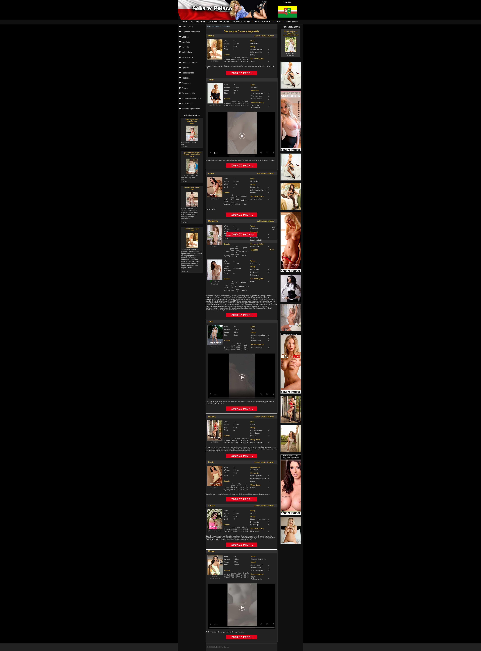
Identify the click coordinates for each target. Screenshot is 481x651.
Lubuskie (226, 26)
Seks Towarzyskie (214, 26)
